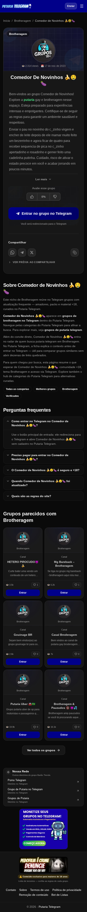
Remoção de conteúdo (33, 894)
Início (6, 20)
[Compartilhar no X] (32, 252)
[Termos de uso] (43, 865)
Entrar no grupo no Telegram (47, 214)
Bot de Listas (59, 894)
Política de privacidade (66, 889)
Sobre (23, 889)
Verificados (12, 396)
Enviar (71, 6)
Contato (11, 889)
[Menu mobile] (81, 6)
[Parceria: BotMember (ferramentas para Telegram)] (43, 829)
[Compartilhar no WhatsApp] (12, 252)
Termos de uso (39, 889)
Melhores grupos (45, 389)
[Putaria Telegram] (17, 6)
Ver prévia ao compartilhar (34, 262)
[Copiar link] (75, 252)
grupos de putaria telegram (63, 329)
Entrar (23, 592)
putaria (29, 99)
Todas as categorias (17, 389)
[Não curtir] (55, 196)
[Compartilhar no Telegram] (22, 252)
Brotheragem (22, 20)
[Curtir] (32, 196)
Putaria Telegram (49, 906)
